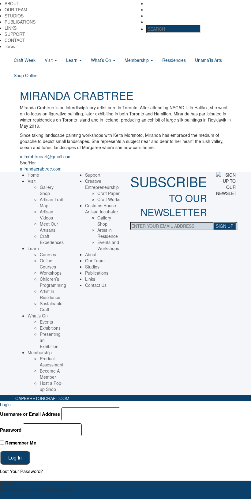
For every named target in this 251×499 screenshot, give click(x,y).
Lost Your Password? (21, 471)
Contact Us (96, 285)
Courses (48, 254)
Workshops (51, 273)
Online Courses (48, 263)
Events (46, 322)
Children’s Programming (53, 282)
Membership (137, 60)
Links (11, 28)
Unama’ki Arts (208, 60)
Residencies (174, 60)
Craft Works (108, 199)
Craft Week (25, 60)
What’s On (101, 60)
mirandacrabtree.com (41, 169)
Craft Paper (108, 193)
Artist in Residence (50, 294)
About (12, 3)
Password (10, 429)
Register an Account (19, 496)
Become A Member (50, 374)
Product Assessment (51, 361)
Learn (72, 60)
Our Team (16, 9)
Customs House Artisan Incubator (101, 208)
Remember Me (20, 442)
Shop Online (26, 75)
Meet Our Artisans (49, 227)
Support (15, 34)
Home (33, 175)
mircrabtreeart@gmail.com (46, 156)
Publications (20, 22)
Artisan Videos (46, 214)
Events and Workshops (108, 245)
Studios (14, 16)
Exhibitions (50, 328)
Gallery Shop (47, 190)
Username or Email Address (30, 414)
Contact (15, 40)
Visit (49, 60)
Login (10, 46)
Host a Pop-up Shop (51, 386)
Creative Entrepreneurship (102, 184)
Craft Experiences (52, 239)
